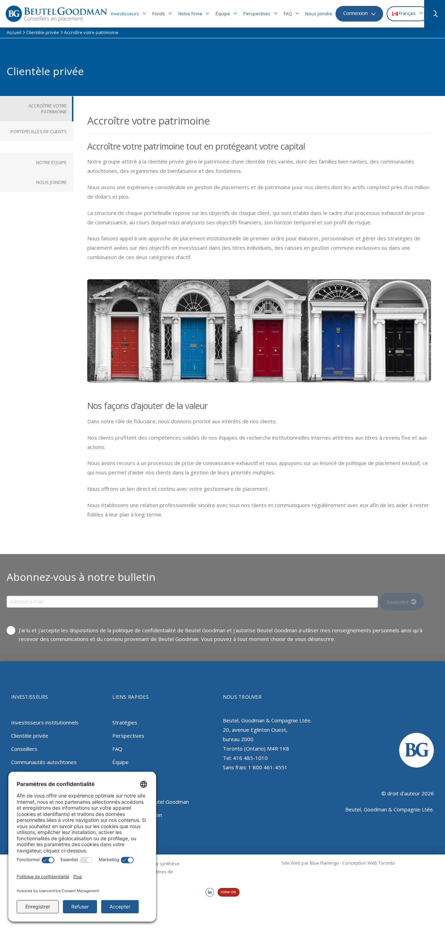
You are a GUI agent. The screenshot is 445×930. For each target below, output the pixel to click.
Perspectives (128, 735)
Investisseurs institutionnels (45, 722)
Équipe (120, 762)
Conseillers (24, 748)
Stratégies (124, 722)
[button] (436, 14)
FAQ (117, 748)
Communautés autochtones (44, 762)
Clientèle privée (29, 735)
